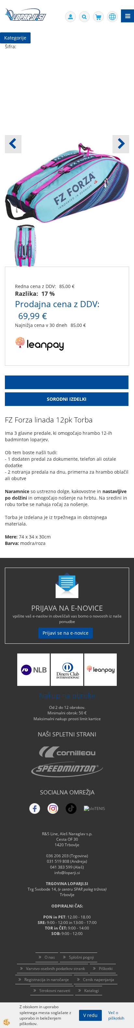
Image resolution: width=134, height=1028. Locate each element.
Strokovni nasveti (54, 990)
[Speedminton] (67, 769)
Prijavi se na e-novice (65, 633)
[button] (121, 144)
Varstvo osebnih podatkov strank (55, 968)
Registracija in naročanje (46, 979)
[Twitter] (52, 808)
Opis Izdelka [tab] (66, 382)
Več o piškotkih (116, 1015)
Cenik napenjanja (98, 979)
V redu (90, 1015)
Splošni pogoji (81, 957)
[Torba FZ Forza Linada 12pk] (25, 245)
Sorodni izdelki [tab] (67, 399)
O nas (50, 957)
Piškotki (106, 968)
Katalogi (91, 990)
